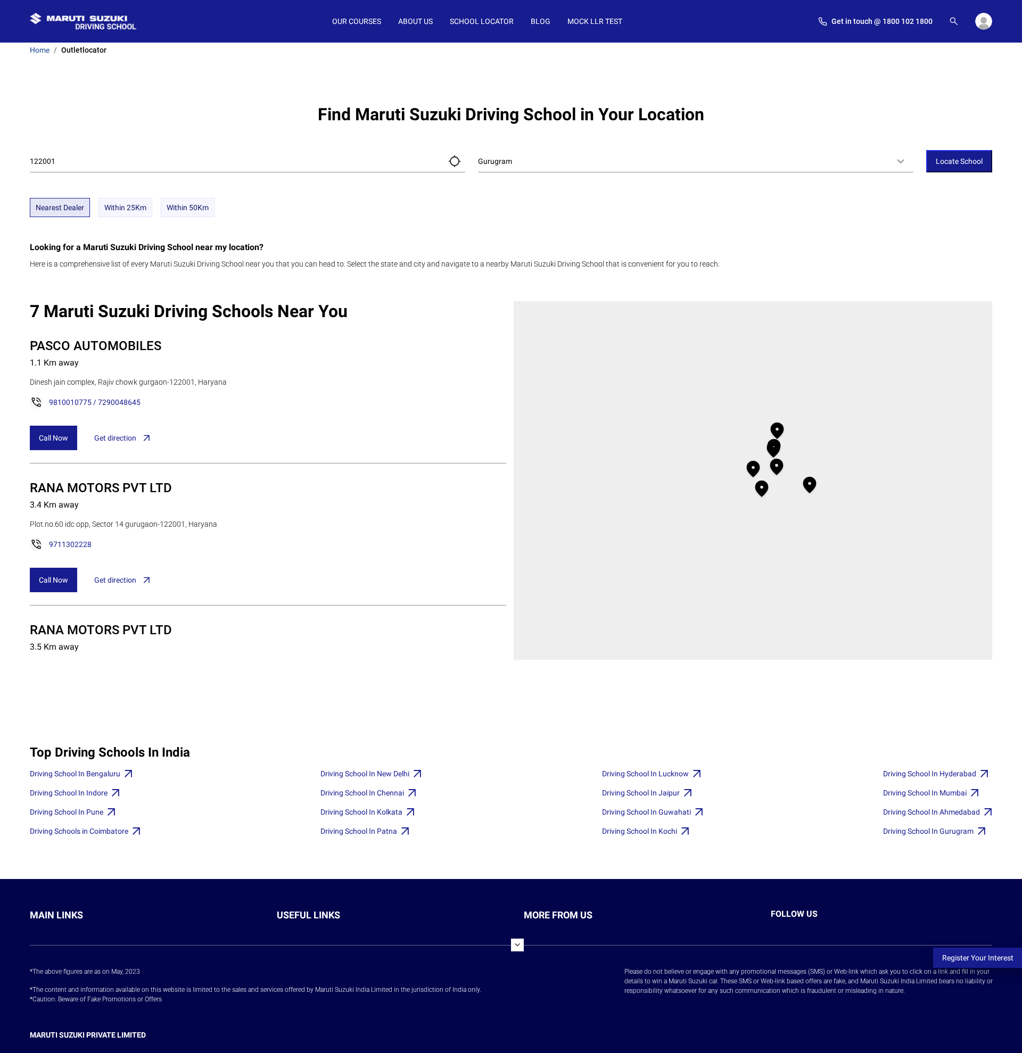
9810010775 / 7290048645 (95, 402)
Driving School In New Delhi (364, 773)
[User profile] (983, 21)
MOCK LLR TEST (594, 21)
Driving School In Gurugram (928, 831)
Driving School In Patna (358, 831)
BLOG (540, 21)
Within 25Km (125, 207)
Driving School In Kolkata (361, 812)
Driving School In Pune (66, 812)
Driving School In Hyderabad (929, 773)
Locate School (959, 161)
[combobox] (695, 161)
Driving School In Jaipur (641, 793)
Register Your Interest (977, 957)
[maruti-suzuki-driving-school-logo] (83, 21)
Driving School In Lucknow (645, 773)
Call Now (53, 438)
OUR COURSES (356, 21)
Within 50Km (188, 207)
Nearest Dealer (60, 207)
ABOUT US (415, 21)
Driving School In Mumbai (925, 793)
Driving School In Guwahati (646, 812)
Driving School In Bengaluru (75, 773)
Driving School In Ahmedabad (931, 812)
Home (40, 50)
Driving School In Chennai (362, 793)
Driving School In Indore (69, 793)
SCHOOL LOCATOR (482, 21)
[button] (454, 161)
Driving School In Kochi (639, 831)
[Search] (953, 21)
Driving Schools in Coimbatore (79, 831)
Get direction (115, 438)
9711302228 (70, 544)
